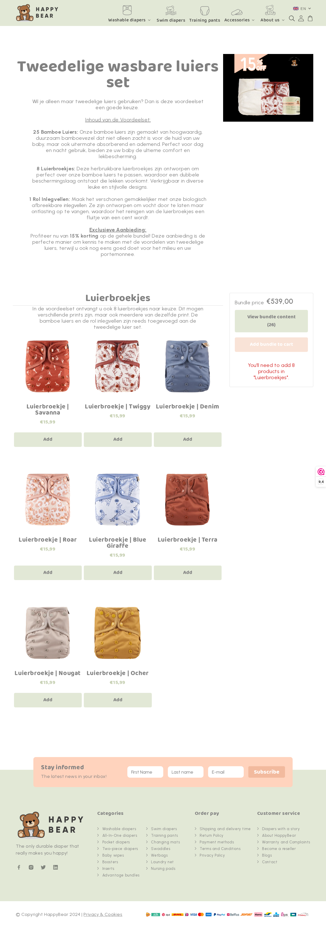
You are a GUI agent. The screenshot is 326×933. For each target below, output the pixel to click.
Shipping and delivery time (225, 829)
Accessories (237, 20)
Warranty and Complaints (286, 842)
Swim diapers (164, 829)
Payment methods (217, 842)
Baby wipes (113, 855)
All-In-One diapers (119, 835)
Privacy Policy (212, 855)
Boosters (110, 862)
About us (270, 20)
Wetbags (159, 855)
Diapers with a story (281, 829)
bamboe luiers (110, 132)
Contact (269, 862)
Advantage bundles (121, 875)
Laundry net (162, 862)
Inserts (108, 868)
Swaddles (160, 848)
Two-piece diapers (120, 848)
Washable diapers (127, 20)
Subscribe (266, 772)
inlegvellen (75, 205)
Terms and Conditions (220, 848)
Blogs (267, 855)
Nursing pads (163, 868)
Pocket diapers (116, 842)
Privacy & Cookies (103, 914)
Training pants (164, 835)
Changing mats (165, 842)
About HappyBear (279, 835)
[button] (292, 18)
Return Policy (212, 835)
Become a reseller (279, 848)
